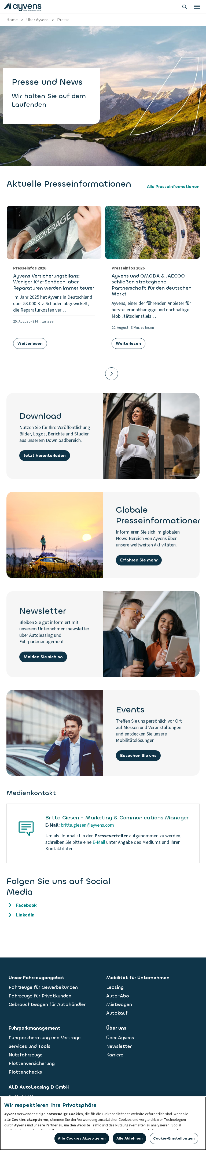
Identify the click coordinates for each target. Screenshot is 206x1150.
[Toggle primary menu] (197, 6)
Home (12, 20)
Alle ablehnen (129, 1138)
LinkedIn (25, 915)
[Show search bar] (184, 6)
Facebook (26, 905)
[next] (111, 373)
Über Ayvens (37, 20)
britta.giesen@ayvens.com (87, 825)
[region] (103, 1123)
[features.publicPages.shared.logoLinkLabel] (22, 6)
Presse (63, 20)
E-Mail (99, 842)
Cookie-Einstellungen (174, 1138)
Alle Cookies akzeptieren (82, 1138)
